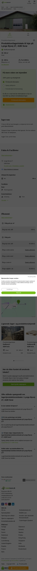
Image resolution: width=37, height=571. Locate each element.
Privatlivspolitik (32, 276)
